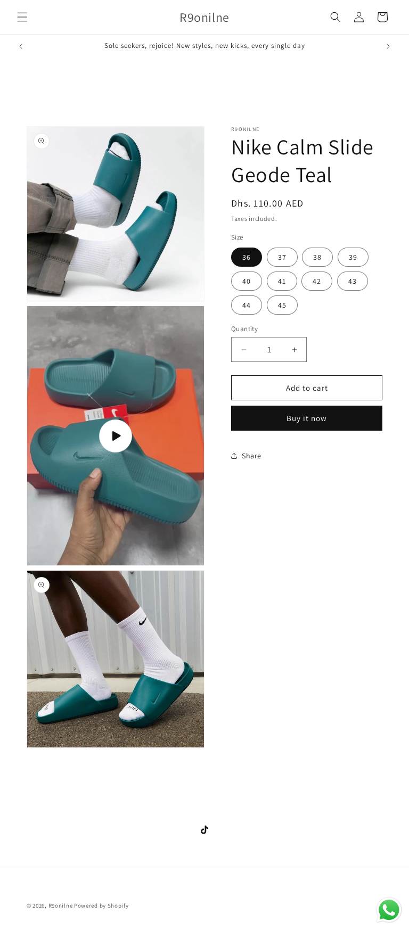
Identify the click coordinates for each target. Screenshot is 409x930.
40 (246, 281)
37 (282, 257)
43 (352, 281)
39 (353, 257)
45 (282, 305)
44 (246, 305)
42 (317, 281)
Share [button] (251, 455)
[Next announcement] (388, 46)
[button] (22, 17)
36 (246, 257)
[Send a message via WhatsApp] (389, 910)
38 (317, 257)
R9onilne (60, 905)
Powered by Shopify (101, 905)
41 (282, 281)
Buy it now (307, 418)
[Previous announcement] (20, 46)
